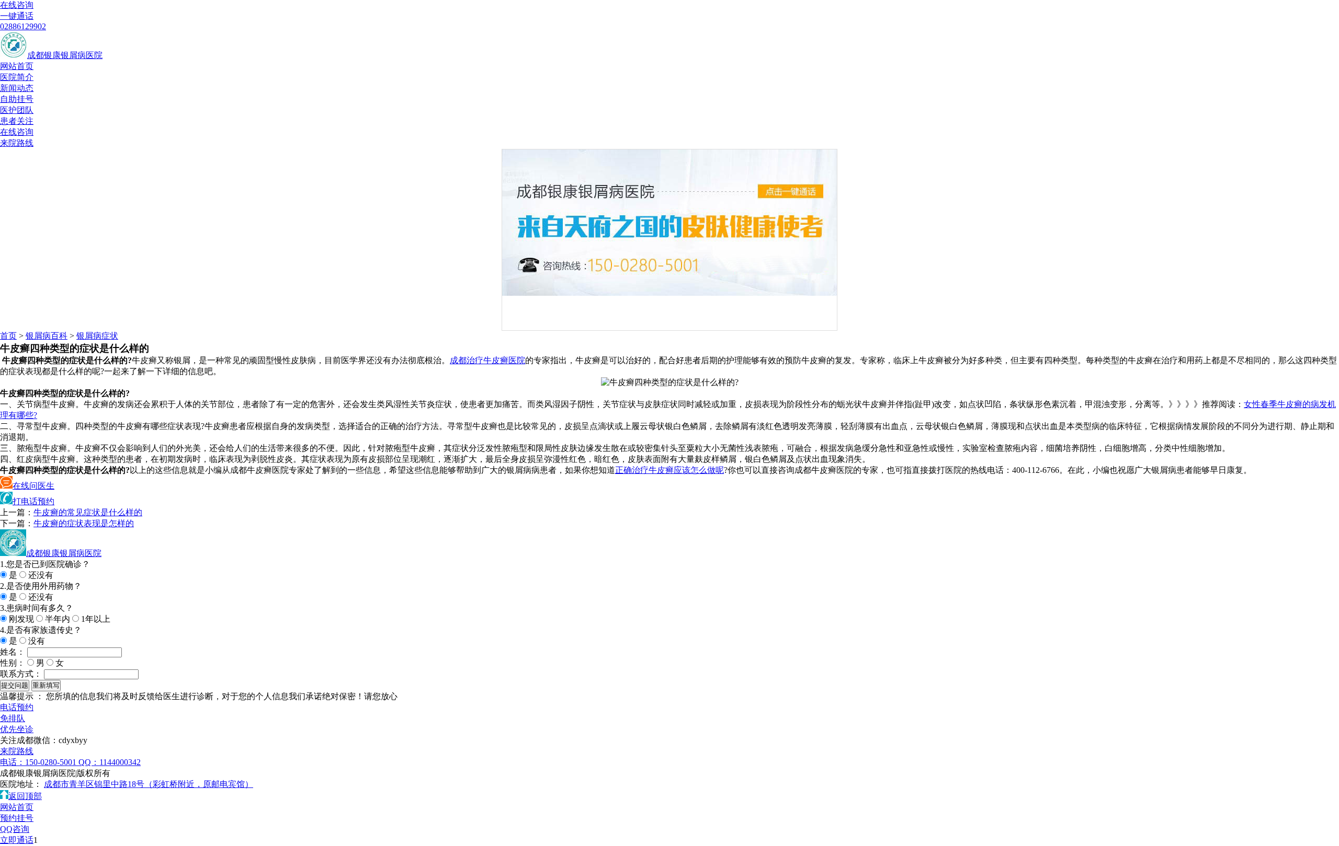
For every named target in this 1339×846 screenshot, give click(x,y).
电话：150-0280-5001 (39, 762)
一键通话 (16, 15)
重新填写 (46, 685)
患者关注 (16, 121)
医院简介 (16, 77)
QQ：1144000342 (109, 762)
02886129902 (23, 26)
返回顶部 (25, 796)
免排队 (12, 718)
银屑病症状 (97, 335)
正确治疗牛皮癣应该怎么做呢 (669, 470)
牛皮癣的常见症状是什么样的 (87, 512)
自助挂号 (16, 99)
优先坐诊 (16, 729)
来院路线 (16, 142)
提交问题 (14, 685)
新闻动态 (16, 88)
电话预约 (16, 707)
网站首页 (16, 66)
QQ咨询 (14, 829)
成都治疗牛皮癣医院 (487, 360)
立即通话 (16, 840)
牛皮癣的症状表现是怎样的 (83, 523)
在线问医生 (33, 485)
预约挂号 (16, 818)
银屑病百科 (46, 335)
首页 (8, 335)
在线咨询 (16, 5)
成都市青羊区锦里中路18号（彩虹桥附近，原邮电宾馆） (148, 784)
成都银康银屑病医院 (65, 55)
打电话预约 (33, 501)
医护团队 (16, 110)
